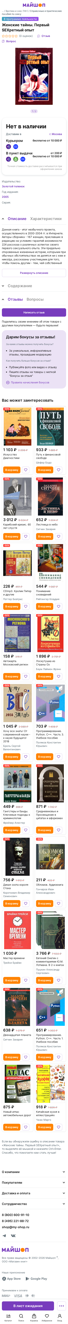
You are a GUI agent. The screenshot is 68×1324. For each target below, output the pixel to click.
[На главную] (34, 7)
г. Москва (55, 134)
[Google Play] (36, 1278)
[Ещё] (61, 1305)
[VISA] (17, 1295)
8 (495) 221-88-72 (15, 1221)
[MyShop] (15, 1251)
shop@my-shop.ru (15, 1227)
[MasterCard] (27, 1295)
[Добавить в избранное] (25, 469)
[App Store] (11, 1278)
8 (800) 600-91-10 (15, 1215)
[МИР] (6, 1296)
